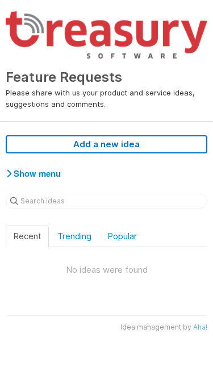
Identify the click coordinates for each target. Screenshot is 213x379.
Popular (122, 236)
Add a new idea (106, 144)
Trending (74, 236)
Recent (27, 236)
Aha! (200, 327)
